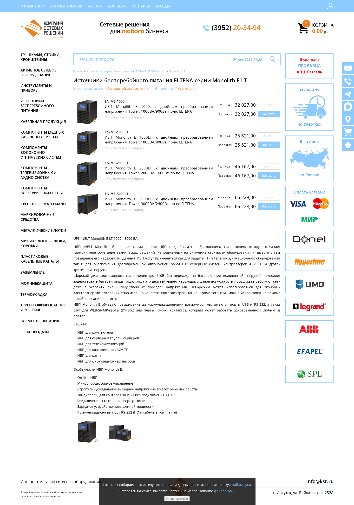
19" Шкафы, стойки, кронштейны (40, 57)
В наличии (164, 88)
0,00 (320, 30)
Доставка (117, 6)
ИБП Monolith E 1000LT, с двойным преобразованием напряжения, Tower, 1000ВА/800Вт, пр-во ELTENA (159, 139)
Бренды (163, 6)
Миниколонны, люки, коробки (43, 243)
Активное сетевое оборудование (38, 72)
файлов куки (224, 491)
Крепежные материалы (43, 203)
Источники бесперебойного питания (37, 105)
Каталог (78, 71)
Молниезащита (36, 283)
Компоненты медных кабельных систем (42, 134)
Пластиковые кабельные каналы (39, 259)
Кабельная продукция (43, 121)
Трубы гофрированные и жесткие (43, 307)
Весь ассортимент (89, 88)
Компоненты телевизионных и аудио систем (38, 172)
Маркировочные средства (37, 217)
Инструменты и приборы (36, 88)
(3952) (236, 28)
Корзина (323, 25)
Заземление (32, 272)
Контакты (141, 6)
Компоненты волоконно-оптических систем (40, 152)
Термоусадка (33, 294)
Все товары (187, 88)
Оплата (95, 6)
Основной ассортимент (129, 88)
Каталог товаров (66, 6)
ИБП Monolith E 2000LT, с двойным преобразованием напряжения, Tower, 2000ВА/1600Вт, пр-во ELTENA (159, 170)
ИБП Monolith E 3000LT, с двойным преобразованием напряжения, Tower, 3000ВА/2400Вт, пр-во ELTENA (159, 201)
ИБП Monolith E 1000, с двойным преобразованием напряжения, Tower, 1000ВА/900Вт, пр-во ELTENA (159, 109)
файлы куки (241, 484)
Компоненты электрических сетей (41, 190)
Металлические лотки (43, 230)
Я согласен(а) (177, 498)
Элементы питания (39, 320)
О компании (32, 6)
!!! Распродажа (35, 332)
